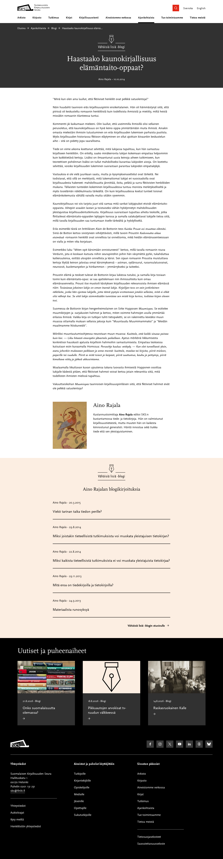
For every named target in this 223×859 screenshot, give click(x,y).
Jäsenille (79, 801)
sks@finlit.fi (17, 790)
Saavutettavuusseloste (151, 843)
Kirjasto (36, 17)
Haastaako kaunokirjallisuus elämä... (82, 28)
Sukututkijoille (82, 815)
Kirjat (69, 17)
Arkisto (21, 17)
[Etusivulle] (19, 746)
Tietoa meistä (198, 17)
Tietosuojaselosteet (149, 837)
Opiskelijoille (81, 787)
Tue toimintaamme (172, 17)
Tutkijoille (80, 773)
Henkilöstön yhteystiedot (25, 826)
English (201, 8)
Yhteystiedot (18, 806)
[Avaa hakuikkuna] (176, 8)
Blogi (54, 28)
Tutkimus (53, 17)
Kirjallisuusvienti (89, 17)
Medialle (79, 794)
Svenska (188, 8)
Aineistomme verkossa (118, 17)
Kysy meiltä (17, 819)
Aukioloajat (17, 812)
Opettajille (80, 808)
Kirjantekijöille (82, 780)
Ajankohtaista (146, 17)
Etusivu (21, 28)
